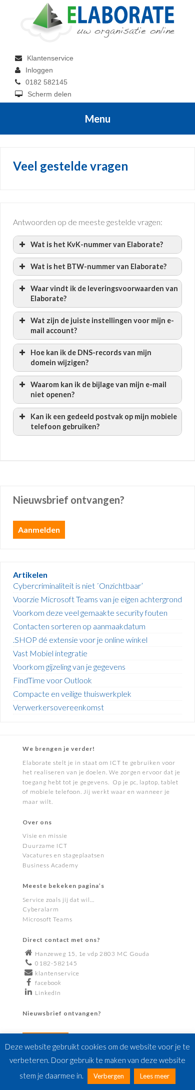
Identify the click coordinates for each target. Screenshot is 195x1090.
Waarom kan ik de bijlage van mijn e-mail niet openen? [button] (98, 389)
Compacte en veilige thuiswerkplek (72, 693)
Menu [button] (97, 119)
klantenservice (57, 973)
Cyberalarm (40, 909)
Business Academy (50, 865)
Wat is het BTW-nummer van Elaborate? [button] (98, 266)
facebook (48, 982)
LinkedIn (48, 992)
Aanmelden (39, 529)
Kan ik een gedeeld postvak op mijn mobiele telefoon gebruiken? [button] (103, 421)
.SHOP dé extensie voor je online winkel (80, 639)
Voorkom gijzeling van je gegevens (69, 666)
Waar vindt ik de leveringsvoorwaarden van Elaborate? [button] (104, 293)
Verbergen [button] (109, 1076)
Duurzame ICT (45, 845)
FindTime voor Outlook (52, 680)
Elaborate (98, 23)
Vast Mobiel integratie (50, 653)
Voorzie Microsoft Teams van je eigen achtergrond (97, 599)
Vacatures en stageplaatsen (63, 855)
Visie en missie (45, 835)
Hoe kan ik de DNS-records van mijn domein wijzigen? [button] (91, 357)
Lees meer (155, 1076)
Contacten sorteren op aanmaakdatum (79, 626)
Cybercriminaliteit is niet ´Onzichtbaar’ (78, 585)
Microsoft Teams (47, 919)
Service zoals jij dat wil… (58, 899)
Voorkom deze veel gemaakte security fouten (90, 612)
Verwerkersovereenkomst (58, 707)
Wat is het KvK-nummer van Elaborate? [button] (96, 244)
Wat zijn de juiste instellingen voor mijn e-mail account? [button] (102, 325)
